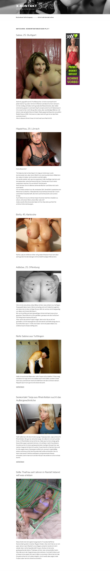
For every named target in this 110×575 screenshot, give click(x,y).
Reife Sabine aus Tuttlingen (30, 336)
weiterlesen (20, 387)
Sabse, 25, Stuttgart (26, 35)
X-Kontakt (26, 6)
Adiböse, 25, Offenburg (28, 267)
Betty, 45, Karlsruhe (26, 214)
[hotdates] (73, 84)
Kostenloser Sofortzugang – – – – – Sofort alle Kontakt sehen (35, 17)
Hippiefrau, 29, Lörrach (27, 128)
